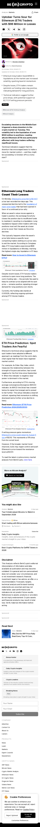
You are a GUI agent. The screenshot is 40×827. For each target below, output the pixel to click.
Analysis (5, 12)
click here (28, 460)
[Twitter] (9, 29)
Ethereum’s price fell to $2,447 (24, 199)
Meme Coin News (8, 788)
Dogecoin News (7, 781)
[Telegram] (14, 29)
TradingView (31, 429)
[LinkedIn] (19, 29)
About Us (5, 730)
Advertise (5, 724)
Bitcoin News (6, 768)
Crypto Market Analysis (10, 771)
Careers (4, 734)
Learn (4, 746)
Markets (12, 12)
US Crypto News (8, 778)
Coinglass (32, 270)
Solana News (6, 784)
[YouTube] (4, 29)
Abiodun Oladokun (18, 62)
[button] (20, 659)
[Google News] (21, 651)
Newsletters (6, 756)
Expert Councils (7, 753)
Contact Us (6, 727)
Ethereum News (7, 775)
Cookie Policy (28, 809)
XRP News (5, 765)
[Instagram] (24, 29)
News (4, 743)
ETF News (5, 791)
